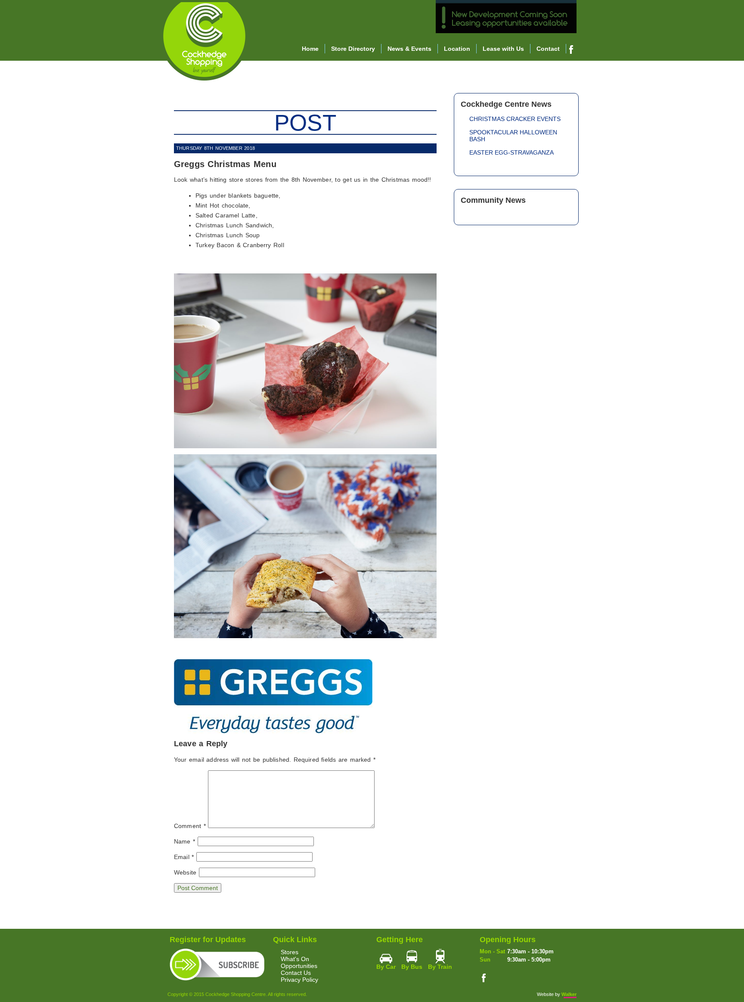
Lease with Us (503, 48)
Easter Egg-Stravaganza (511, 152)
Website (185, 872)
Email (184, 856)
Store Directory (353, 48)
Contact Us (296, 972)
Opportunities (299, 965)
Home (310, 48)
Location (457, 48)
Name (184, 841)
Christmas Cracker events (515, 118)
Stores (289, 952)
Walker (569, 994)
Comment (190, 825)
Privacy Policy (299, 979)
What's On (295, 958)
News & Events (409, 48)
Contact (548, 48)
